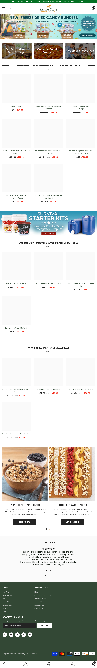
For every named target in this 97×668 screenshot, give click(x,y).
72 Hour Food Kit (16, 106)
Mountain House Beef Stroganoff (81, 389)
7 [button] (53, 36)
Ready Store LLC (31, 654)
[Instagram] (11, 634)
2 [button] (41, 36)
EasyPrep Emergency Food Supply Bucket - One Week (80, 152)
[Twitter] (30, 634)
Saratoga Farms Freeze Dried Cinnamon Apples (16, 196)
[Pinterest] (17, 634)
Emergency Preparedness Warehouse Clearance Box (48, 107)
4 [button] (46, 36)
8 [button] (55, 36)
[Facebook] (5, 634)
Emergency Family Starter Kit (16, 283)
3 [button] (44, 36)
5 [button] (48, 36)
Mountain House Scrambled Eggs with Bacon (16, 390)
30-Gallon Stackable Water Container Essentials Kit (48, 196)
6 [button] (51, 36)
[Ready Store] (48, 223)
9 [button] (58, 36)
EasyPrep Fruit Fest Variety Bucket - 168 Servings (16, 152)
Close (95, 1)
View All (48, 69)
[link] (25, 664)
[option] (48, 26)
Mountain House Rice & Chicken (48, 389)
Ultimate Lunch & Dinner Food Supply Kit (81, 284)
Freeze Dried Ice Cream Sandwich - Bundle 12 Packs (48, 152)
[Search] (10, 8)
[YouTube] (23, 634)
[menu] (3, 8)
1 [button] (39, 36)
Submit (44, 626)
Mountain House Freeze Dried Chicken (16, 434)
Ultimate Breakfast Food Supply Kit (48, 283)
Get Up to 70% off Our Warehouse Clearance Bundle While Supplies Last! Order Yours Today (48, 1)
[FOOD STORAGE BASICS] (72, 474)
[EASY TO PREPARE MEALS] (25, 474)
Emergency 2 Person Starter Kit (16, 328)
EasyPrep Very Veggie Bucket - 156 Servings (80, 107)
